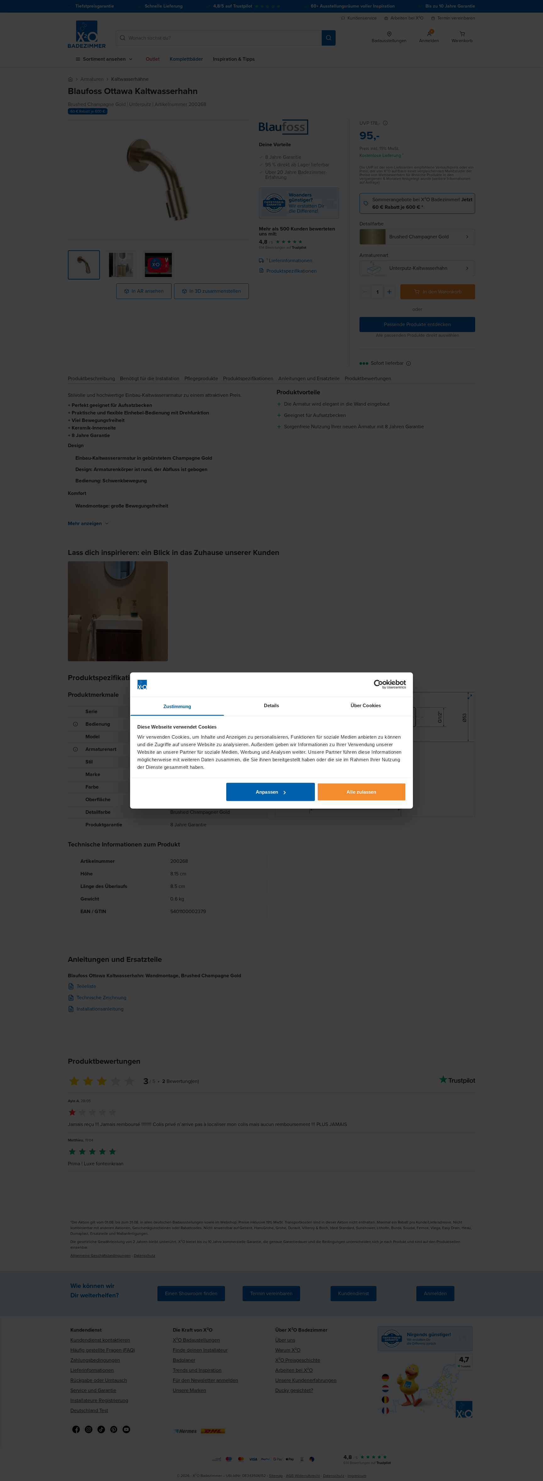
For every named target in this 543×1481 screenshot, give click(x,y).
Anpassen (267, 792)
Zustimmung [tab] (177, 706)
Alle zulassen (361, 792)
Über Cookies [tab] (366, 705)
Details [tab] (271, 705)
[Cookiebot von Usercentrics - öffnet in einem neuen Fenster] (378, 684)
